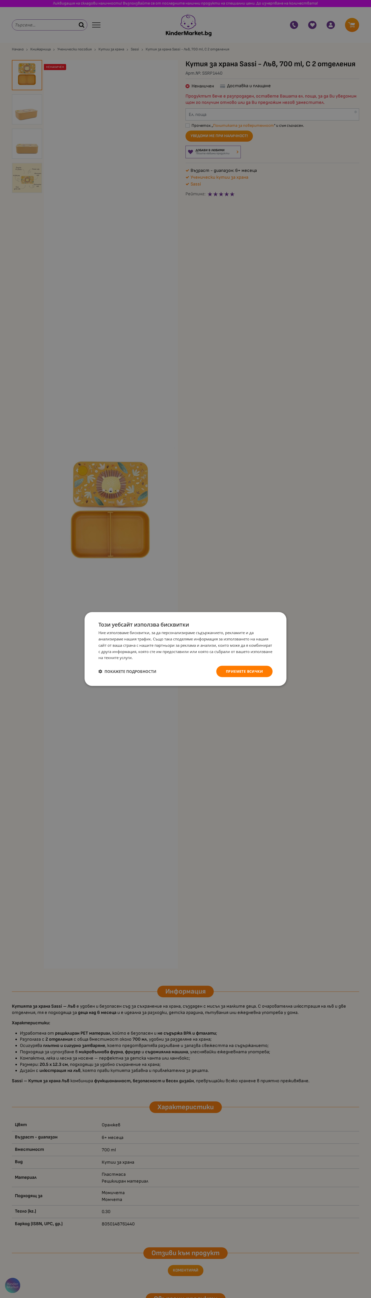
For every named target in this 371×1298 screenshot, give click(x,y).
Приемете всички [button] (244, 671)
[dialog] (185, 649)
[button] (127, 671)
